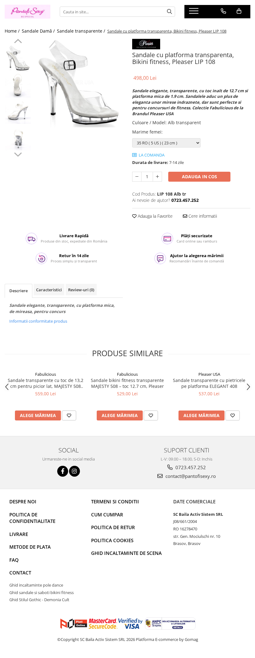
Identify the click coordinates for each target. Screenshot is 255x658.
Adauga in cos (199, 176)
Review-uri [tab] (81, 290)
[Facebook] (62, 471)
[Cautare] (169, 12)
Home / (13, 31)
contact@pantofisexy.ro (190, 476)
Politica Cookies (112, 540)
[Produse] (194, 12)
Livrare (18, 534)
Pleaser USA (209, 374)
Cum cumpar (107, 514)
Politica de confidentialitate (32, 517)
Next (18, 154)
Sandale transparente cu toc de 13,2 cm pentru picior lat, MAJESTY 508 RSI (45, 383)
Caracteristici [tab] (49, 290)
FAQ (14, 560)
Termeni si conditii (115, 501)
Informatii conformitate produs (38, 321)
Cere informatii (202, 216)
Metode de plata (30, 547)
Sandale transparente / (81, 31)
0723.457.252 (190, 467)
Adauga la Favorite (155, 216)
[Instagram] (74, 471)
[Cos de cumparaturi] (239, 11)
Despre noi (22, 501)
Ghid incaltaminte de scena (126, 553)
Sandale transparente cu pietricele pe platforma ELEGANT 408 (209, 383)
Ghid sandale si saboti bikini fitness (41, 592)
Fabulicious (45, 374)
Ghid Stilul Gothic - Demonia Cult (39, 599)
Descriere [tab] (18, 290)
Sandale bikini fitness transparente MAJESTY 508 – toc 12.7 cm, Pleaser (127, 383)
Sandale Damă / (39, 31)
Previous (18, 42)
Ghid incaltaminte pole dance (36, 585)
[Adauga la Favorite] (69, 415)
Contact (20, 573)
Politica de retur (113, 527)
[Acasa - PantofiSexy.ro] (27, 12)
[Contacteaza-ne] (223, 11)
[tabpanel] (78, 83)
